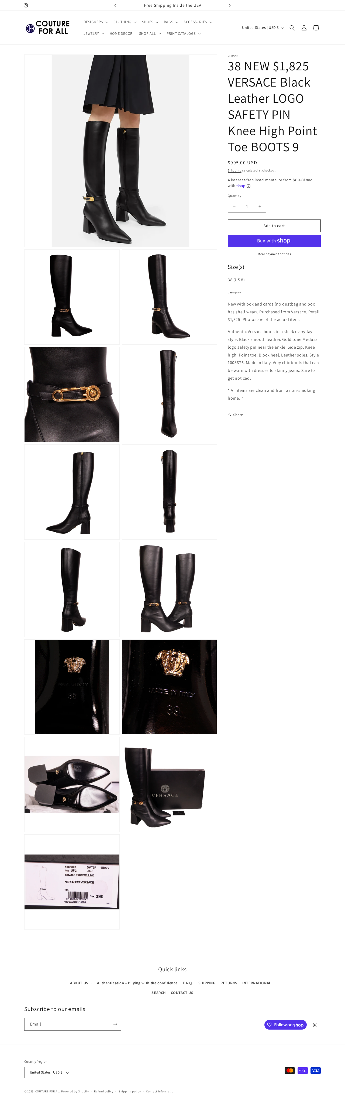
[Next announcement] (230, 5)
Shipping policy (130, 1091)
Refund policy (103, 1091)
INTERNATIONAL (256, 982)
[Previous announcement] (115, 5)
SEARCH (158, 992)
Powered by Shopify (75, 1091)
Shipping (235, 170)
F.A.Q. (188, 982)
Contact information (160, 1091)
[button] (95, 22)
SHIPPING (207, 982)
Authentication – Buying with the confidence (137, 982)
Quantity (234, 195)
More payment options (274, 254)
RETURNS (228, 982)
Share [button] (238, 414)
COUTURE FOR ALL (48, 1091)
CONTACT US (182, 992)
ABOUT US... (81, 982)
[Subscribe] (115, 1024)
